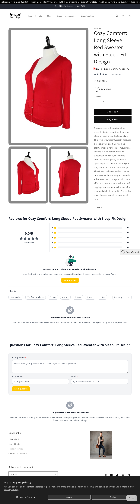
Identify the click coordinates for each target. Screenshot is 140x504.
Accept (69, 497)
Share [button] (99, 207)
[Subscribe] (55, 474)
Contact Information (17, 453)
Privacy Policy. (11, 489)
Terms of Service (15, 449)
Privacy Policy (14, 439)
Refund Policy (14, 444)
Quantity (97, 96)
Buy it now (112, 119)
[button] (40, 16)
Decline (113, 497)
